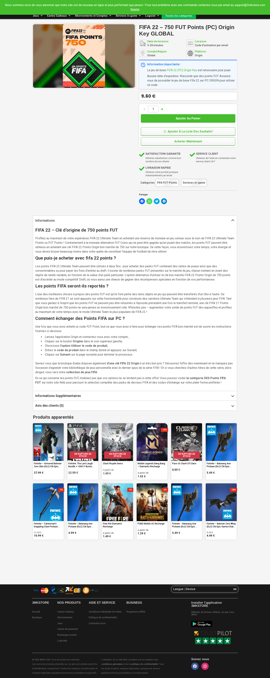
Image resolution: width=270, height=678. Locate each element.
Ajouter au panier (188, 118)
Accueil (36, 611)
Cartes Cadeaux (57, 15)
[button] (188, 131)
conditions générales (112, 664)
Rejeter (135, 9)
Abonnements (64, 617)
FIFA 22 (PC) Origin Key (182, 70)
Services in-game (126, 15)
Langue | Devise (184, 589)
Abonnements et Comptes (91, 15)
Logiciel (150, 15)
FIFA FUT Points (167, 182)
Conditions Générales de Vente (105, 611)
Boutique (37, 617)
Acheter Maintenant (188, 141)
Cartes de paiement (67, 629)
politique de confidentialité (144, 664)
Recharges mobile (67, 634)
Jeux (36, 15)
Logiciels (62, 640)
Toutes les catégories (178, 15)
